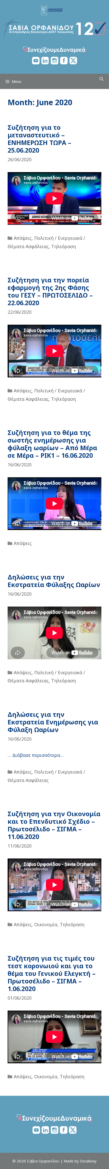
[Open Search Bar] (101, 79)
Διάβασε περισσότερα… (38, 755)
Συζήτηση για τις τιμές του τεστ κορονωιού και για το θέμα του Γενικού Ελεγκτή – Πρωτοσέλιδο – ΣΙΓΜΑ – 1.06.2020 (52, 973)
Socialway (88, 1160)
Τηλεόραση (63, 246)
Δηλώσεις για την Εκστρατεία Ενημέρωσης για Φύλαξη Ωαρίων (53, 722)
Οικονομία (45, 924)
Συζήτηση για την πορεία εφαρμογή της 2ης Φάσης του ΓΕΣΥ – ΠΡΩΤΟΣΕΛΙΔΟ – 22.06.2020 (50, 291)
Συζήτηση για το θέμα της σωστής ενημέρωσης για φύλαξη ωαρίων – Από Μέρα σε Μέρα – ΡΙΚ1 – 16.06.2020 (52, 444)
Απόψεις (23, 238)
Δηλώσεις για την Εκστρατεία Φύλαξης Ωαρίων (54, 581)
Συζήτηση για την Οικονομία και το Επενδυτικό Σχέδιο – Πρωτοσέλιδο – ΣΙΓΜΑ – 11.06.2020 (54, 825)
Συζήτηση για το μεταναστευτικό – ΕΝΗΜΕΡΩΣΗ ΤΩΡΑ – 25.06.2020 (39, 138)
